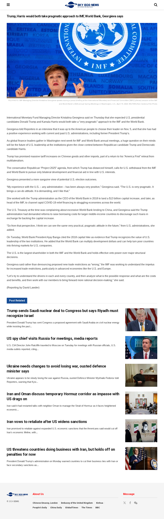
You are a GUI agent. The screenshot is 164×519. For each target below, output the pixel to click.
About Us (38, 494)
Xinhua (99, 503)
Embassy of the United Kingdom (77, 503)
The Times (87, 507)
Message (129, 494)
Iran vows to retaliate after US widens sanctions (47, 421)
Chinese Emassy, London (45, 503)
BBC (97, 507)
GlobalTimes (71, 507)
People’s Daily (40, 507)
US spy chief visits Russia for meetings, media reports (52, 338)
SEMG (16, 501)
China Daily (56, 507)
